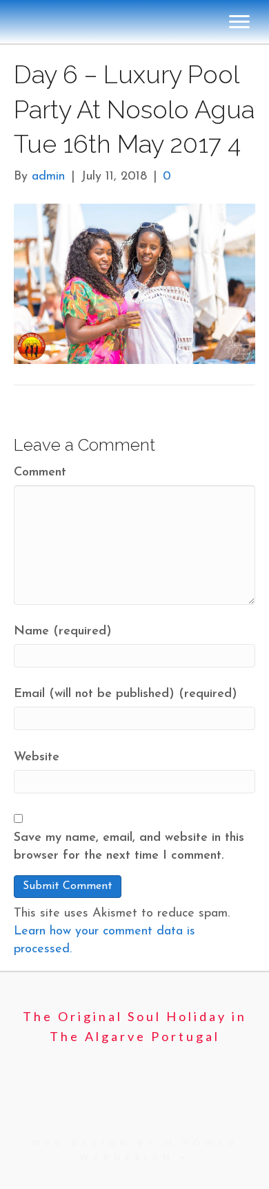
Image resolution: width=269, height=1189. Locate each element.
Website (36, 757)
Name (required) (63, 631)
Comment (40, 473)
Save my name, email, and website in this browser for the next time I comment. (129, 847)
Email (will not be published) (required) (125, 694)
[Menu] (239, 22)
